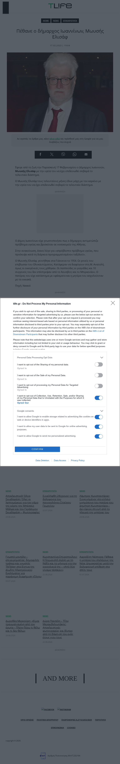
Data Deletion (42, 460)
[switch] (99, 364)
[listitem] (60, 357)
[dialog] (60, 382)
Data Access (60, 460)
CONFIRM (37, 449)
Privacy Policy (78, 460)
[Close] (114, 304)
